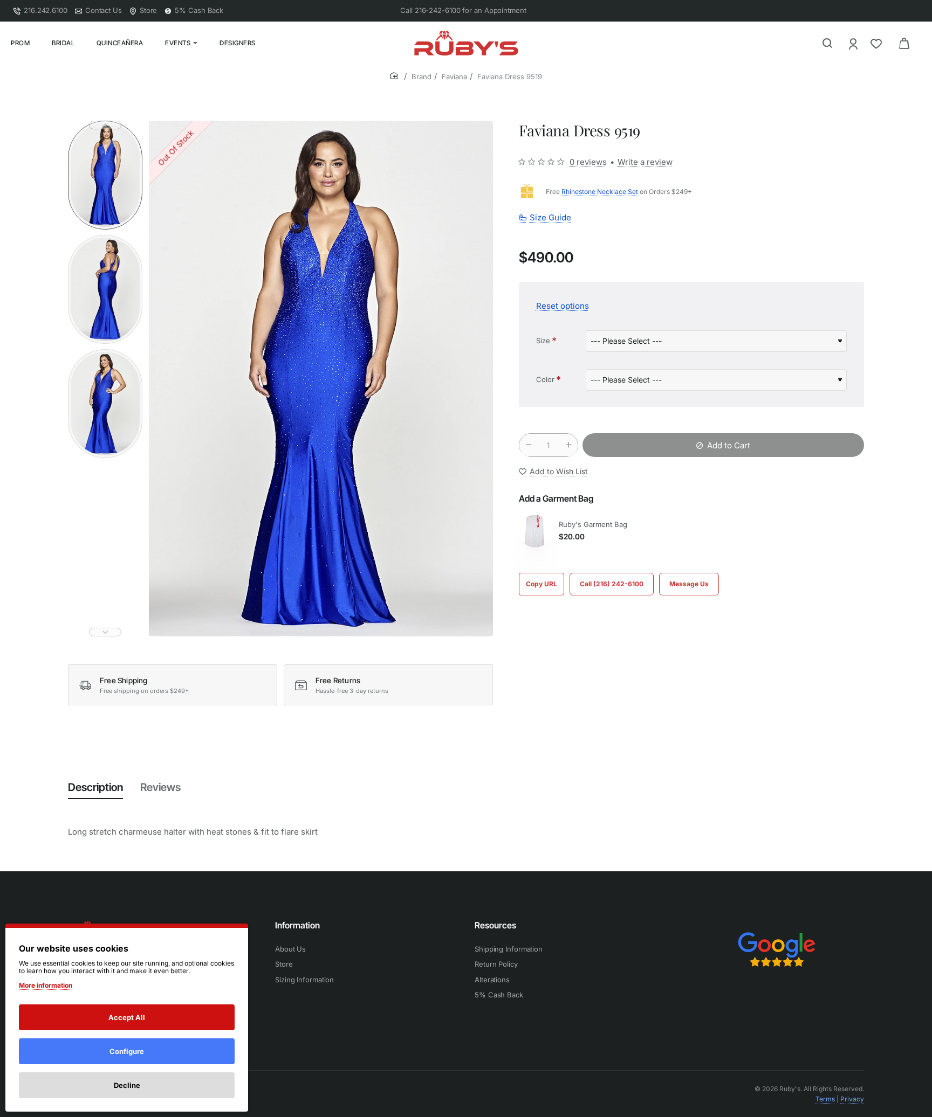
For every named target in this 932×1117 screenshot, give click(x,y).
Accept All (126, 1017)
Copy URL (541, 584)
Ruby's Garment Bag (593, 524)
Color (545, 379)
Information (297, 925)
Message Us (689, 584)
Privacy (852, 1099)
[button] (105, 125)
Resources (495, 925)
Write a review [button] (645, 162)
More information (45, 985)
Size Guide (550, 218)
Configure (126, 1051)
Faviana (454, 76)
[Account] (854, 43)
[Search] (827, 43)
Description (95, 787)
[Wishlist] (877, 43)
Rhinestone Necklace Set (599, 192)
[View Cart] (904, 43)
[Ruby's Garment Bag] (535, 531)
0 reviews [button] (588, 162)
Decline (127, 1085)
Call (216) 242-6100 (611, 584)
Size (543, 340)
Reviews (160, 787)
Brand (421, 76)
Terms (825, 1099)
